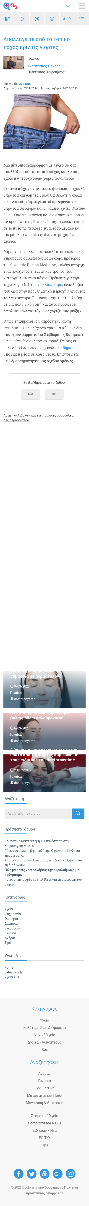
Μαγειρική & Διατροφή (44, 1103)
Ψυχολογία (13, 914)
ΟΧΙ (54, 394)
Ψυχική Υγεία (44, 1035)
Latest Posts (14, 972)
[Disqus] (44, 484)
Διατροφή (12, 923)
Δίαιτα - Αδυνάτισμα (44, 1042)
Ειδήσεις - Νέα (45, 1130)
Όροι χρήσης (53, 1187)
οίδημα (65, 347)
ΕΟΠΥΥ (44, 1138)
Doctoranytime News (44, 1123)
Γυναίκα (10, 933)
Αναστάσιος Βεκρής (44, 66)
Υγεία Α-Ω (12, 977)
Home (9, 967)
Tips (8, 943)
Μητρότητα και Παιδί (44, 1095)
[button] (78, 814)
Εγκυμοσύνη (14, 928)
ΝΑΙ (30, 394)
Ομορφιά (25, 83)
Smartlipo (53, 284)
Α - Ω (67, 19)
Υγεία (9, 909)
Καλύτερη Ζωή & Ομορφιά (44, 1027)
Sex (45, 1049)
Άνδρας (10, 938)
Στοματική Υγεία (44, 1116)
